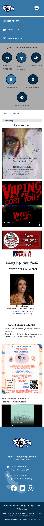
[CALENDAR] (11, 79)
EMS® (37, 519)
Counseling (14, 113)
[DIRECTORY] (36, 57)
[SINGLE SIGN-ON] (7, 57)
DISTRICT (13, 21)
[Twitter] (22, 490)
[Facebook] (14, 490)
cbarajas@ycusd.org (24, 314)
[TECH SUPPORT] (22, 97)
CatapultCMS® (27, 519)
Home (5, 113)
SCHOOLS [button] (14, 29)
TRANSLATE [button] (15, 38)
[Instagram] (30, 490)
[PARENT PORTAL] (21, 57)
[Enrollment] (33, 79)
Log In (22, 522)
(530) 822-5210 (19, 475)
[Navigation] (36, 7)
